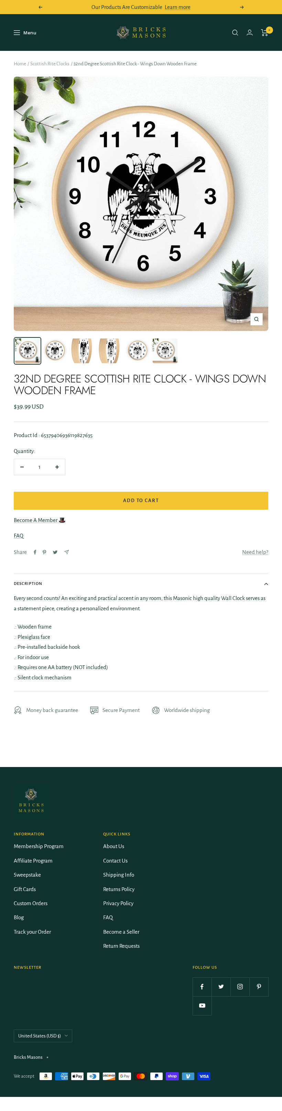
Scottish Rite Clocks (49, 63)
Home (20, 63)
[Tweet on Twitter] (55, 552)
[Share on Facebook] (35, 552)
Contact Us (115, 861)
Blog (19, 917)
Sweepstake (27, 875)
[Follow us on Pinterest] (258, 986)
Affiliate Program (33, 861)
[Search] (235, 33)
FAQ (18, 535)
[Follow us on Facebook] (202, 986)
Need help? (255, 552)
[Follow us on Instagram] (239, 986)
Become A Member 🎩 (40, 520)
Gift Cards (25, 889)
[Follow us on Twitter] (220, 986)
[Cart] (264, 32)
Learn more (178, 7)
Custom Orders (30, 903)
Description (28, 583)
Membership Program (39, 846)
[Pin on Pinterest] (44, 552)
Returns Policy (118, 889)
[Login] (250, 32)
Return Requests (121, 946)
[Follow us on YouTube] (202, 1005)
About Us (113, 846)
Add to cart (141, 500)
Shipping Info (118, 875)
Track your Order (32, 932)
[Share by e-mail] (66, 552)
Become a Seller (121, 932)
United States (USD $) (39, 1035)
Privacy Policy (118, 903)
